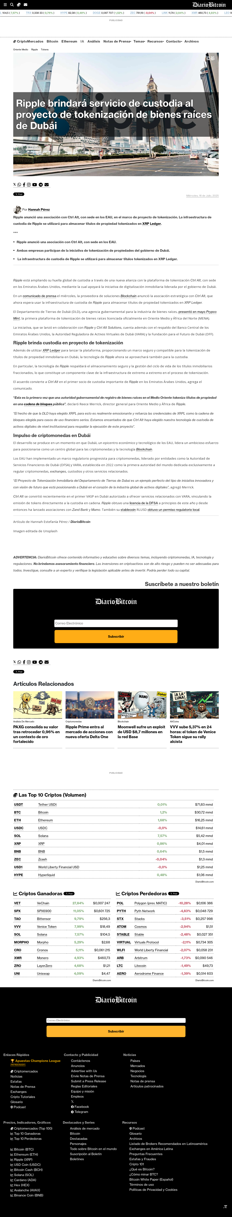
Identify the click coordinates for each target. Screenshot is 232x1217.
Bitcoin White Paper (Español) (151, 1179)
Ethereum (69, 41)
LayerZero (44, 966)
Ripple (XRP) (22, 1159)
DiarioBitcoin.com (204, 881)
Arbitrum (141, 958)
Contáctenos (80, 1061)
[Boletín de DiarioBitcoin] (47, 184)
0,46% (195, 12)
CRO (17, 950)
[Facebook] (25, 184)
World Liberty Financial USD (58, 867)
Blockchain (123, 721)
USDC (18, 828)
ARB (120, 958)
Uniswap (43, 973)
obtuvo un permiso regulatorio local (173, 510)
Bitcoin (52, 41)
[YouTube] (35, 184)
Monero (42, 958)
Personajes (78, 1144)
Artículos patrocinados (147, 1086)
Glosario (17, 1102)
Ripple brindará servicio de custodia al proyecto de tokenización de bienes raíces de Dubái (114, 114)
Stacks (140, 919)
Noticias (16, 1076)
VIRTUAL (124, 942)
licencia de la (139, 503)
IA (82, 41)
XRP (17, 844)
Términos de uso (141, 1184)
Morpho (42, 942)
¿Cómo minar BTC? (143, 1174)
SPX (17, 911)
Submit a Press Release (88, 1081)
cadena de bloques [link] (38, 404)
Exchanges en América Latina (151, 1149)
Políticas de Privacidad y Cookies (153, 1190)
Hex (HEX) (21, 1185)
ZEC (87, 12)
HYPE (18, 12)
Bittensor (44, 919)
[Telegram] (41, 184)
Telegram (81, 1112)
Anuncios (78, 1066)
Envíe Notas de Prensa (87, 1076)
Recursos (155, 41)
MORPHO (21, 942)
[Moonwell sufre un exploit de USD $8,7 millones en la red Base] (142, 705)
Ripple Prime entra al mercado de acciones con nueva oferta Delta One (89, 732)
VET (17, 903)
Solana (43, 836)
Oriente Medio (20, 49)
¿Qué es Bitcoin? (142, 1169)
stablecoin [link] (128, 510)
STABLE (123, 934)
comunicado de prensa (39, 296)
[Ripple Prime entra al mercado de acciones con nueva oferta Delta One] (90, 705)
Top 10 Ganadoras (27, 1133)
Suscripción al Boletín (86, 1154)
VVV (17, 927)
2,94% (133, 12)
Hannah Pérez (39, 209)
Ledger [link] (155, 224)
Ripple (34, 49)
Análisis (93, 41)
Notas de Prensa (116, 41)
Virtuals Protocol (147, 942)
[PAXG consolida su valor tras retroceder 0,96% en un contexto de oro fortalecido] (37, 705)
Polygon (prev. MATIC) (151, 903)
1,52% (72, 12)
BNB (17, 851)
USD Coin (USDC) (27, 1165)
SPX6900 (44, 911)
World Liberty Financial (151, 950)
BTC (17, 812)
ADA (210, 12)
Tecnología (138, 1076)
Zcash (42, 859)
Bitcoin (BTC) (23, 1149)
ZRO (17, 966)
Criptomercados (25, 1071)
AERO (121, 973)
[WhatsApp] (20, 184)
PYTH (121, 911)
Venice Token (47, 927)
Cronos (42, 950)
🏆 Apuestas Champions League (35, 1062)
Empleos (77, 1096)
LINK (118, 12)
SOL (17, 836)
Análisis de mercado (23, 721)
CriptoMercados (29, 41)
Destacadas (78, 1139)
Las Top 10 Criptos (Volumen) (51, 795)
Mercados (137, 1066)
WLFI (121, 950)
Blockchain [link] (129, 296)
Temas (138, 41)
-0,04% (103, 12)
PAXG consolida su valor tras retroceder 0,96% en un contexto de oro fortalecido (36, 734)
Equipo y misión (82, 1091)
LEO (181, 12)
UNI (17, 973)
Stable (139, 934)
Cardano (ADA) (24, 1180)
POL (120, 903)
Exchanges (19, 1092)
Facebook (81, 1107)
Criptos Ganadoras (39, 893)
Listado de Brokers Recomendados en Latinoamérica (168, 1144)
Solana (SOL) (23, 1175)
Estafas (16, 1081)
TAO (17, 919)
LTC (120, 966)
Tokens (45, 49)
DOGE (50, 12)
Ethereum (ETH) (25, 1154)
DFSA (153, 503)
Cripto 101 (136, 1164)
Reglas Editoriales (84, 1086)
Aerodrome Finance (149, 973)
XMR (148, 12)
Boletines (77, 1159)
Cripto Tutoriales (23, 1097)
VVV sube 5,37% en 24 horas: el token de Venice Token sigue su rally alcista (193, 734)
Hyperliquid (46, 875)
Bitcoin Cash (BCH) (28, 1170)
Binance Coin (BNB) (28, 1195)
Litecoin (140, 966)
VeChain (43, 903)
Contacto (173, 41)
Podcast (19, 1107)
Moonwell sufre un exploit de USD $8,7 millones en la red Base (141, 732)
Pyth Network (145, 911)
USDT (18, 804)
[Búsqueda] (13, 5)
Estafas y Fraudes (142, 1159)
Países (135, 1061)
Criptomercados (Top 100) (32, 1128)
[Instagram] (29, 184)
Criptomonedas (74, 721)
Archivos (191, 41)
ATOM (121, 927)
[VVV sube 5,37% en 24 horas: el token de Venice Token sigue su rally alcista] (194, 705)
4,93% (166, 12)
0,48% (34, 12)
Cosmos (141, 927)
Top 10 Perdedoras (27, 1139)
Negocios (137, 1071)
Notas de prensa (142, 1081)
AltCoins (174, 721)
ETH (17, 820)
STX (120, 919)
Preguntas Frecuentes (146, 1154)
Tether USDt (47, 804)
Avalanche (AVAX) (26, 1190)
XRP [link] (145, 224)
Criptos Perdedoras (143, 893)
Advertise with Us (84, 1071)
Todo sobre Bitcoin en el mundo (93, 1149)
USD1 (18, 867)
